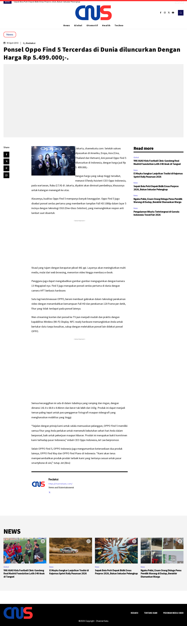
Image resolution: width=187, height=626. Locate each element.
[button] (180, 13)
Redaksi (31, 43)
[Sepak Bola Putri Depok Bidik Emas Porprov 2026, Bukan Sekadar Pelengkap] (116, 550)
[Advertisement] (79, 242)
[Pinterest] (6, 168)
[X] (169, 13)
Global (136, 157)
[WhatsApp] (6, 175)
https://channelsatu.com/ (60, 484)
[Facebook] (161, 13)
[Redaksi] (38, 485)
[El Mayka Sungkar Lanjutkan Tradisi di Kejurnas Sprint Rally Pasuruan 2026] (70, 550)
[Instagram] (165, 13)
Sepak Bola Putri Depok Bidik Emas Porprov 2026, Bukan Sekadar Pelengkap (156, 187)
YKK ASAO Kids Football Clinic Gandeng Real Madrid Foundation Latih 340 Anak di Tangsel (157, 162)
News (9, 34)
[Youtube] (173, 13)
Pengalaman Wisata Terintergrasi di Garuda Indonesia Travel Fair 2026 (156, 213)
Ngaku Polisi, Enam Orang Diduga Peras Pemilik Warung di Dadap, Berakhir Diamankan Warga (55, 2)
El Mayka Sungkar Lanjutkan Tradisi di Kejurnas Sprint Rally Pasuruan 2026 (158, 175)
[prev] (177, 2)
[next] (181, 2)
